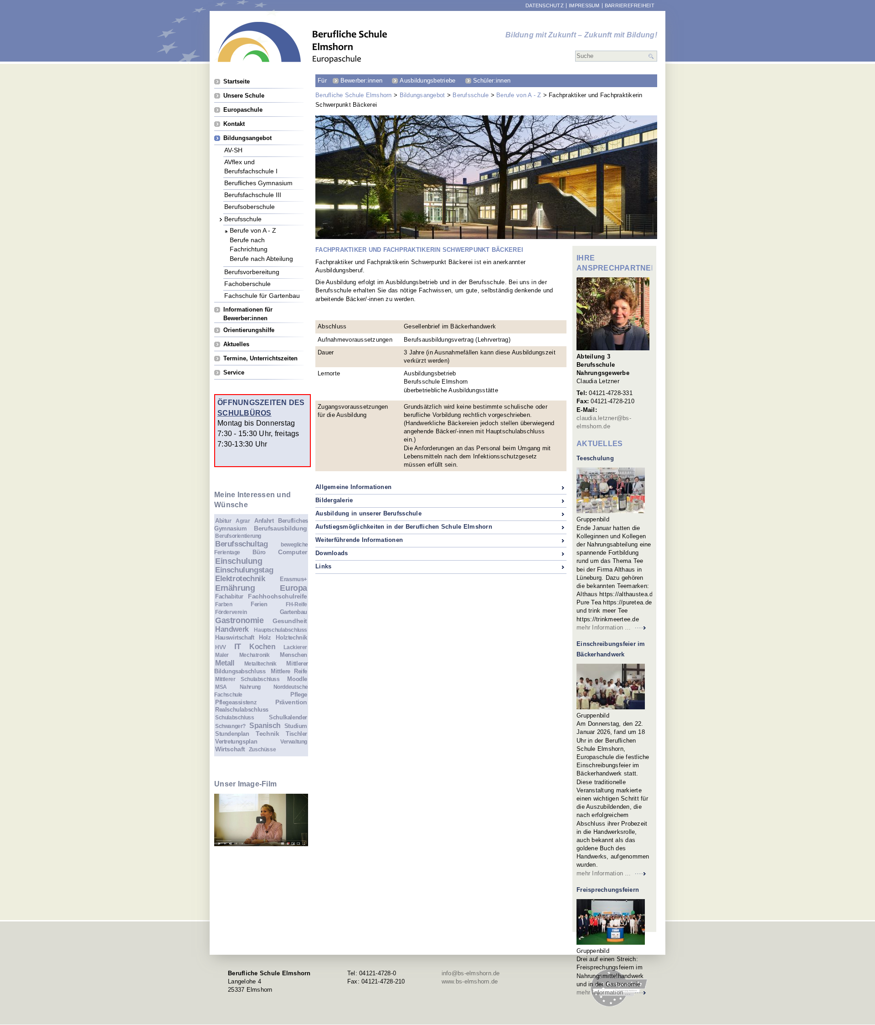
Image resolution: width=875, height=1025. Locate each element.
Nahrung (250, 687)
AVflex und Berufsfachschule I (251, 161)
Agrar (243, 521)
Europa (293, 588)
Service (233, 372)
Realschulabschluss (241, 709)
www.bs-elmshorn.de (470, 981)
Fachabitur (229, 596)
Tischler (296, 733)
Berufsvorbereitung (251, 271)
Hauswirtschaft (234, 637)
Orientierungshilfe (248, 330)
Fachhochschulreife (277, 596)
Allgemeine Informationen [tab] (353, 487)
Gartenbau (294, 612)
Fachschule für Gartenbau (262, 295)
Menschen (293, 654)
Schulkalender (288, 717)
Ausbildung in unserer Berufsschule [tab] (368, 513)
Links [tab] (323, 566)
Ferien (259, 604)
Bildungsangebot (422, 95)
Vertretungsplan (236, 741)
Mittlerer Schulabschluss (247, 679)
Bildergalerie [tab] (334, 500)
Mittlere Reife (289, 671)
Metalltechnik (260, 663)
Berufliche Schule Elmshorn (353, 95)
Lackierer (295, 647)
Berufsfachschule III (252, 194)
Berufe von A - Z (518, 95)
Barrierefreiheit (629, 5)
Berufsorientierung (238, 536)
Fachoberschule (247, 283)
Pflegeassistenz (236, 702)
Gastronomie (239, 620)
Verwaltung (293, 741)
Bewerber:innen (361, 80)
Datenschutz (544, 5)
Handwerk (232, 629)
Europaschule (242, 109)
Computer (292, 552)
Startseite (236, 81)
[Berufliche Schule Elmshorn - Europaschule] (302, 42)
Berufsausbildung (280, 528)
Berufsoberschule (249, 206)
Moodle (297, 679)
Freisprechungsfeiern (607, 889)
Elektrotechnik (240, 578)
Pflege (298, 694)
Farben (223, 604)
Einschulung (238, 561)
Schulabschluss (234, 717)
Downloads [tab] (331, 553)
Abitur (223, 520)
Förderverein (231, 612)
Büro (258, 552)
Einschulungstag (244, 570)
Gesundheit (290, 620)
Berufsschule (471, 95)
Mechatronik (254, 655)
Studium (295, 726)
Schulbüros (244, 413)
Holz (265, 637)
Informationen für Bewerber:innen (248, 309)
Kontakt (234, 123)
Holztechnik (291, 637)
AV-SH (233, 149)
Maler (222, 655)
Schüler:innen (491, 80)
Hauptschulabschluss (280, 630)
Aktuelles (236, 344)
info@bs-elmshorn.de (471, 973)
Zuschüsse (262, 749)
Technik (267, 733)
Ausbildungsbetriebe (427, 80)
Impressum (584, 5)
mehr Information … (603, 627)
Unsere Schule (243, 95)
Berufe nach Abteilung (261, 258)
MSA (221, 687)
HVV (220, 647)
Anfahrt (263, 520)
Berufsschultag (241, 544)
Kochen (262, 646)
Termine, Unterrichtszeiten (260, 358)
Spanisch (265, 725)
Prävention (291, 702)
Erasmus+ (293, 579)
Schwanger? (230, 726)
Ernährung (235, 588)
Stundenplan (232, 733)
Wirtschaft (230, 749)
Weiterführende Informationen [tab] (359, 539)
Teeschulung (595, 458)
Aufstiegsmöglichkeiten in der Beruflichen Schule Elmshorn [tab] (403, 526)
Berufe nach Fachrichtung (249, 239)
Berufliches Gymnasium (258, 182)
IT (237, 646)
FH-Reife (296, 604)
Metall (224, 663)
